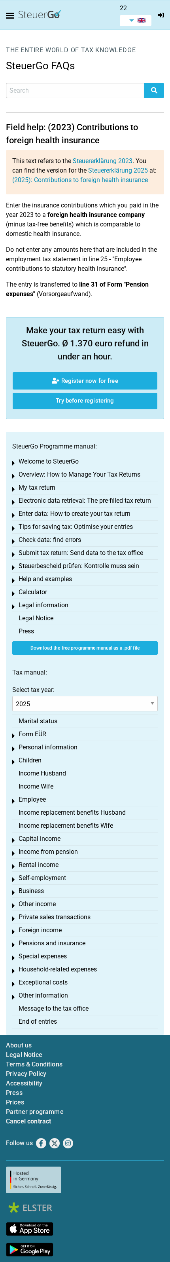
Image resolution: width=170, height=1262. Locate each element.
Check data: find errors (50, 540)
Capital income (39, 838)
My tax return (37, 487)
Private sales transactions (55, 917)
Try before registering (85, 400)
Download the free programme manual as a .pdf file (85, 648)
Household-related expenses (58, 969)
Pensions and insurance (52, 943)
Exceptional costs (43, 982)
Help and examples (45, 579)
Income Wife (36, 786)
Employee (32, 799)
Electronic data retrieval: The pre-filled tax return (85, 500)
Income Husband (42, 773)
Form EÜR (32, 734)
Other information (43, 995)
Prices (15, 1102)
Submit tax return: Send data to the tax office (81, 553)
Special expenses (43, 956)
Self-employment (42, 878)
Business (31, 891)
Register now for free (88, 380)
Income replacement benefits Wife (66, 825)
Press (26, 631)
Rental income (39, 865)
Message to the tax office (54, 1008)
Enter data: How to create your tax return (74, 513)
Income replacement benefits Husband (72, 812)
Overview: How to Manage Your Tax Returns (79, 474)
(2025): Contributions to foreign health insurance (80, 180)
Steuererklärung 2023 (102, 161)
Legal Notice (36, 618)
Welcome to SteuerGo (49, 461)
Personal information (48, 747)
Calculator (33, 592)
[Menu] (11, 16)
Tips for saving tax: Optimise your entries (76, 526)
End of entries (38, 1021)
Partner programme (35, 1112)
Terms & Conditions (34, 1064)
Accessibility (24, 1083)
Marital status (38, 721)
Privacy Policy (26, 1074)
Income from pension (48, 851)
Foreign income (40, 930)
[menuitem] (135, 20)
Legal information (43, 605)
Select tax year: (33, 690)
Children (30, 760)
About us (19, 1045)
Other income (37, 904)
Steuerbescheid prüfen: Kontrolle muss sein (79, 566)
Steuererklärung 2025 (118, 170)
